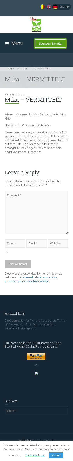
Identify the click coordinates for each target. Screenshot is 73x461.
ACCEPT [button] (56, 455)
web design (24, 440)
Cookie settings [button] (34, 455)
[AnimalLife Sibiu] (36, 24)
